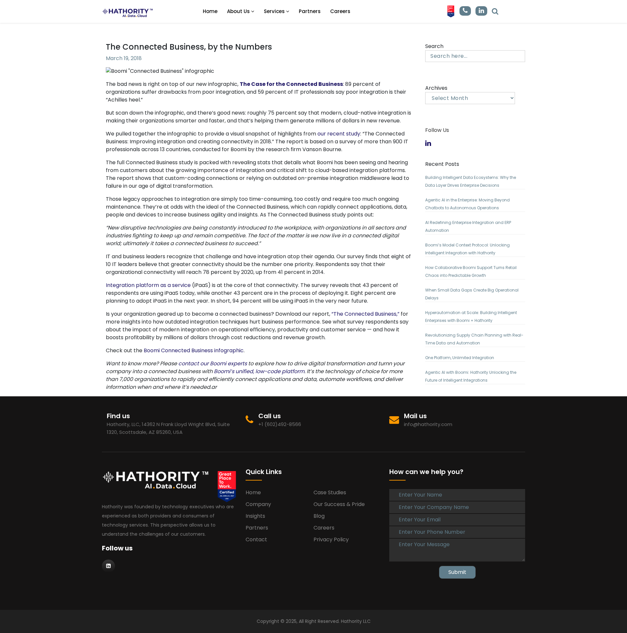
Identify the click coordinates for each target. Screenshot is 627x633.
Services (275, 11)
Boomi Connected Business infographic (194, 350)
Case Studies (330, 492)
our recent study (338, 133)
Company (258, 504)
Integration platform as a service (148, 285)
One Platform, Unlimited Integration (459, 357)
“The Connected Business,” (365, 314)
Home (210, 11)
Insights (255, 516)
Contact (256, 539)
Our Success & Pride (339, 504)
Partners (310, 11)
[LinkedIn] (495, 11)
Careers (340, 11)
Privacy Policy (331, 539)
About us (239, 11)
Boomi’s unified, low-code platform (259, 371)
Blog (319, 516)
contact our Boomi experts (212, 363)
